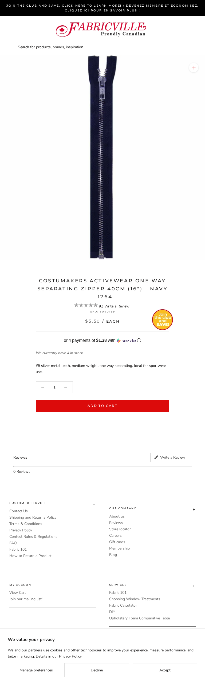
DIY (112, 611)
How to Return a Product (30, 555)
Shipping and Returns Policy (32, 517)
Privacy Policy (20, 530)
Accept (165, 670)
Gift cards (117, 541)
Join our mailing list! (25, 599)
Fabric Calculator (123, 605)
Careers (115, 535)
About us (117, 516)
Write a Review (116, 306)
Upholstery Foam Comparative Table (139, 618)
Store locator (120, 529)
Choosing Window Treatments (134, 599)
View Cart (17, 592)
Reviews (116, 522)
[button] (102, 340)
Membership (119, 548)
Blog (113, 554)
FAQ (13, 543)
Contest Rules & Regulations (33, 536)
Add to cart (102, 406)
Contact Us (18, 511)
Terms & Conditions (25, 523)
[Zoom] (193, 67)
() (101, 306)
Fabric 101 (18, 549)
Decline (97, 670)
